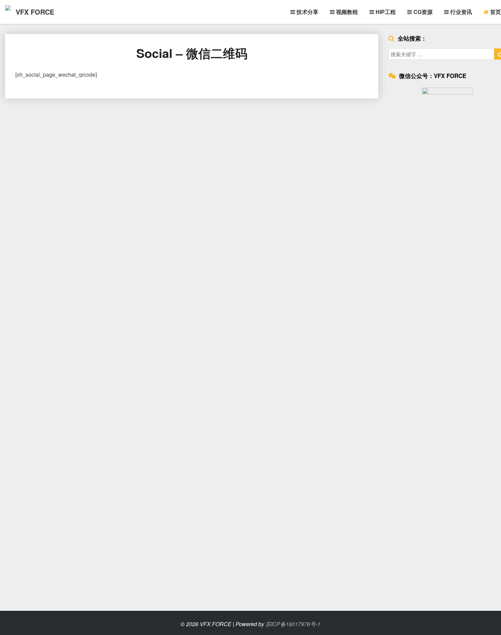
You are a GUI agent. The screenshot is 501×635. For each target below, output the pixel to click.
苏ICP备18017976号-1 (292, 624)
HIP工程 (385, 12)
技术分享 (306, 12)
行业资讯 (460, 12)
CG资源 (422, 12)
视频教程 (346, 12)
